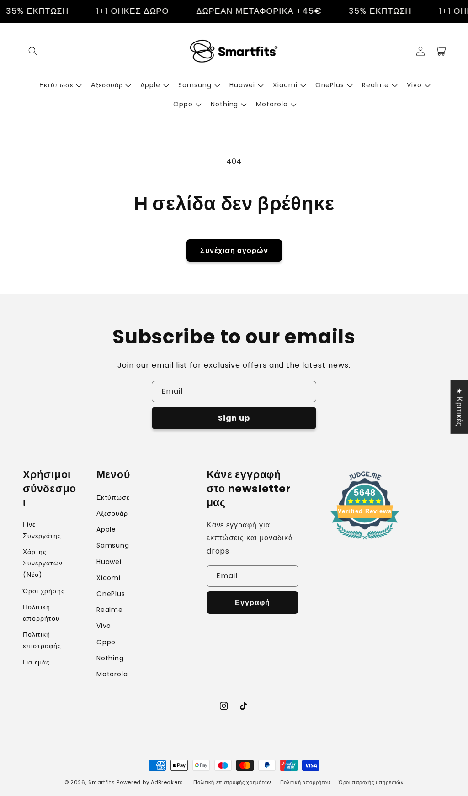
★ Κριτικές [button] (459, 406)
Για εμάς (36, 662)
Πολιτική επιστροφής (42, 640)
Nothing (110, 658)
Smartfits (101, 782)
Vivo (104, 625)
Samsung (113, 545)
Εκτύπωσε (113, 497)
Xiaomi (108, 577)
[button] (33, 51)
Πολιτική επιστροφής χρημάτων (232, 782)
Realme (109, 609)
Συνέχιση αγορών (234, 250)
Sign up (234, 418)
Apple (106, 529)
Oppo (106, 642)
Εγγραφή (252, 602)
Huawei (109, 561)
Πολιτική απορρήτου (41, 612)
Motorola (112, 674)
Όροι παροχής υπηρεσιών (371, 782)
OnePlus (111, 593)
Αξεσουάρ (112, 513)
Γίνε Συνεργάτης (42, 530)
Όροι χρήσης (44, 591)
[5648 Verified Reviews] (365, 541)
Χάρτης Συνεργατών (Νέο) (43, 563)
